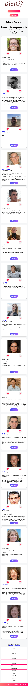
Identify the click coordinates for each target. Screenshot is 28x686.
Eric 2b (3, 471)
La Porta (14, 680)
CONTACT (24, 684)
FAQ (9, 684)
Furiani (14, 658)
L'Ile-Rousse (14, 668)
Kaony (3, 395)
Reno (3, 207)
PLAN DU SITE (17, 684)
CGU (11, 684)
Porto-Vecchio (14, 651)
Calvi (14, 660)
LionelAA (4, 93)
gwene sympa (5, 584)
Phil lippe (4, 433)
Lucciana (14, 663)
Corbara (14, 678)
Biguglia (14, 653)
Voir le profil (14, 69)
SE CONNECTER (14, 15)
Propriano (14, 670)
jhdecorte (4, 509)
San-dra (4, 622)
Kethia (3, 358)
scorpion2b (4, 282)
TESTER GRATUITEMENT (14, 11)
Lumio (14, 673)
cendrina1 (4, 320)
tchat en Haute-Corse (14, 645)
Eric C (3, 244)
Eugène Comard (6, 169)
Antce (3, 131)
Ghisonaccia (14, 665)
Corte (14, 656)
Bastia (14, 648)
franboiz (4, 547)
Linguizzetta (14, 675)
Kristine (3, 56)
